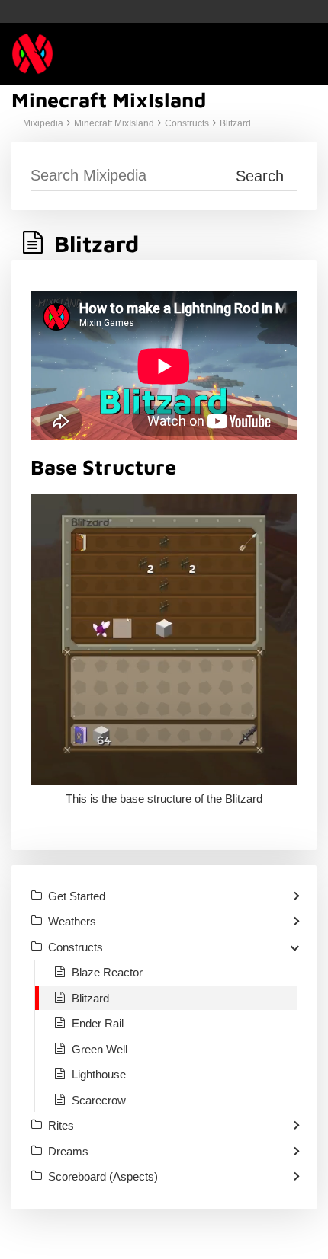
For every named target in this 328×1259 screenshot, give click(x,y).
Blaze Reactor (107, 972)
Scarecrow (99, 1100)
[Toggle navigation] (301, 54)
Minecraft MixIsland (114, 123)
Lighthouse (99, 1074)
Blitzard (235, 123)
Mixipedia (43, 123)
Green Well (99, 1049)
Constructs (187, 123)
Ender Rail (98, 1023)
